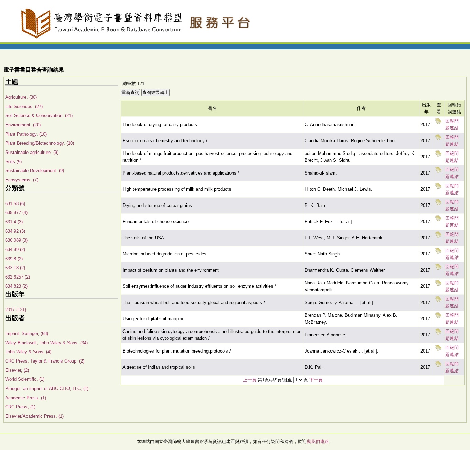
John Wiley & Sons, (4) (28, 351)
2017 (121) (15, 309)
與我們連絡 (318, 441)
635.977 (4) (16, 212)
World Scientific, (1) (24, 379)
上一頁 (249, 380)
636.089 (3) (16, 240)
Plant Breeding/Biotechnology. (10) (39, 143)
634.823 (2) (16, 286)
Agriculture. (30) (21, 97)
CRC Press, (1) (20, 406)
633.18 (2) (15, 267)
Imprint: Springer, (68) (26, 333)
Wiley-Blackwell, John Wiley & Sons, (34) (46, 342)
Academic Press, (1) (25, 397)
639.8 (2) (14, 258)
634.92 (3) (15, 231)
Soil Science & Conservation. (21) (39, 115)
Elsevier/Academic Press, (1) (34, 416)
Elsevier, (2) (17, 370)
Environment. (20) (23, 124)
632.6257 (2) (17, 277)
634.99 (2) (15, 249)
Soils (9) (13, 161)
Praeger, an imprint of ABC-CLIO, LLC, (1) (46, 388)
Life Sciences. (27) (24, 106)
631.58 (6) (15, 203)
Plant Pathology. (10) (26, 134)
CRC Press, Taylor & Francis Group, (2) (44, 361)
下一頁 (316, 380)
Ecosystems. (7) (21, 179)
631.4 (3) (14, 221)
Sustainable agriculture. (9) (31, 152)
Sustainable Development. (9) (34, 170)
